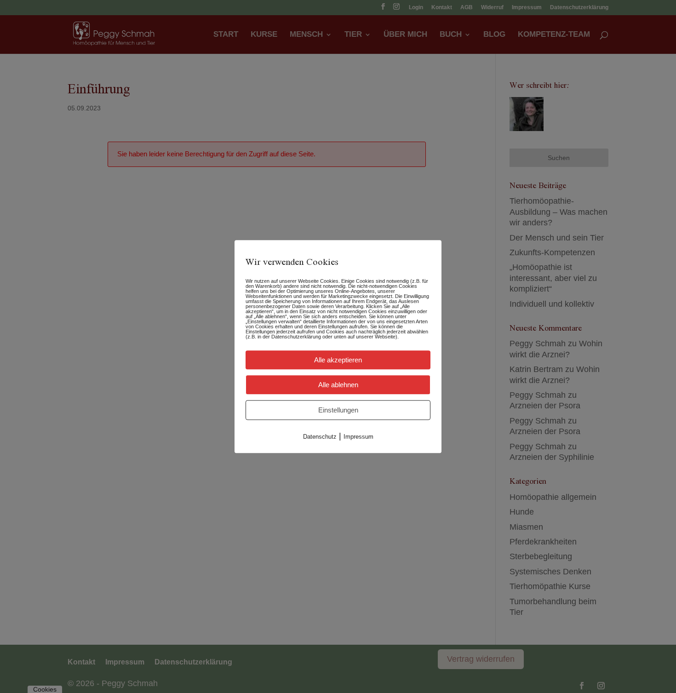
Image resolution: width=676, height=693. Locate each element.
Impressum (358, 436)
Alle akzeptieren (338, 360)
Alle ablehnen (338, 385)
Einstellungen (338, 410)
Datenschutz (320, 436)
